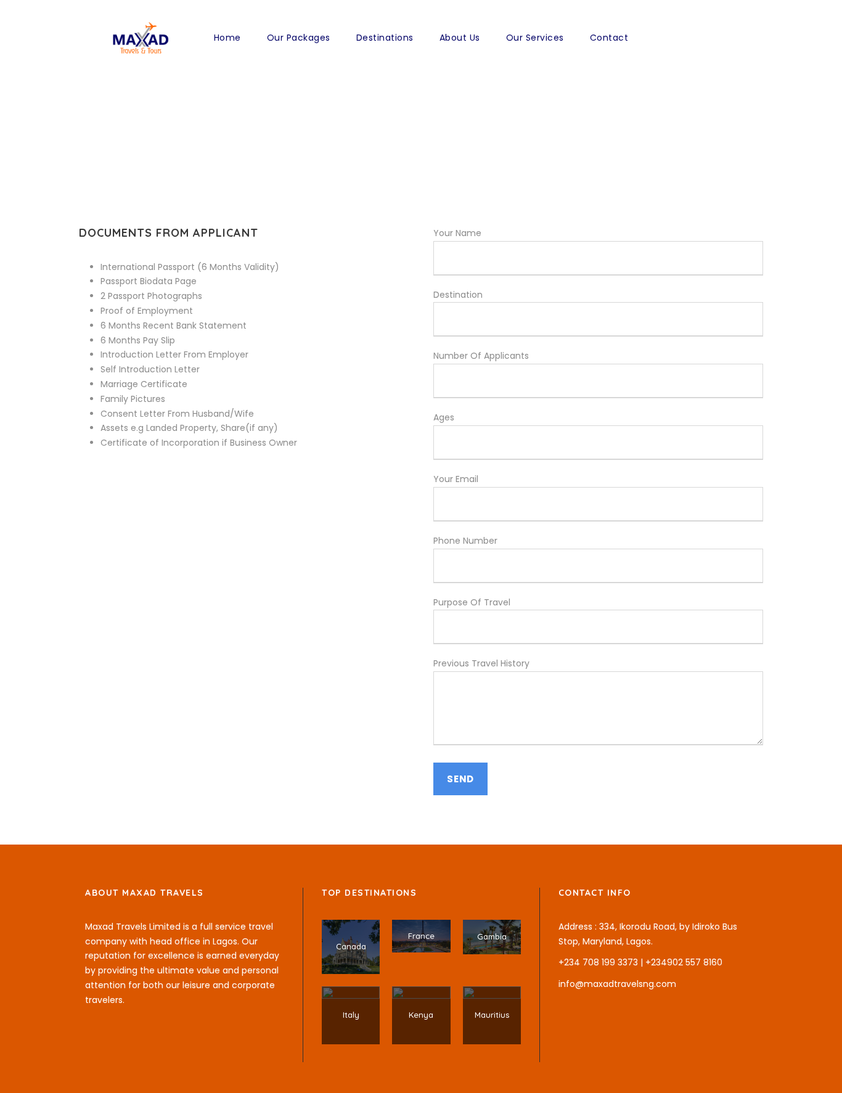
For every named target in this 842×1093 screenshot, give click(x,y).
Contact (609, 37)
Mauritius (492, 1015)
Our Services (535, 37)
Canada (351, 946)
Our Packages (298, 37)
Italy (351, 1015)
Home (227, 37)
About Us (459, 37)
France (421, 936)
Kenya (421, 1015)
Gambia (492, 936)
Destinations (385, 37)
